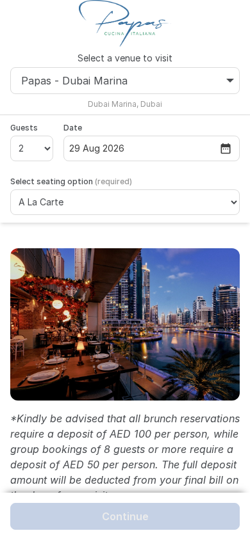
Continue (125, 516)
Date (72, 127)
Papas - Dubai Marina (74, 80)
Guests (24, 127)
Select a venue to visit (125, 57)
